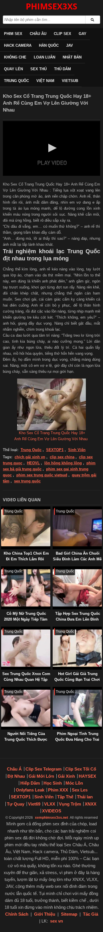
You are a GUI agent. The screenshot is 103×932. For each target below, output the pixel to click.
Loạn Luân (44, 57)
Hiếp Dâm (30, 783)
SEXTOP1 (55, 450)
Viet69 (34, 804)
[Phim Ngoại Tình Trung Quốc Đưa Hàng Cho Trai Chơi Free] (54, 689)
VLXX (49, 804)
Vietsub (70, 81)
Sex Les (80, 789)
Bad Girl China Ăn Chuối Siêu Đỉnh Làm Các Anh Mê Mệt (77, 559)
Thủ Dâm (62, 69)
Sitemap (69, 914)
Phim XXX (58, 789)
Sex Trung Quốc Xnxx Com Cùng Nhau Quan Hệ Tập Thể (26, 679)
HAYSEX (87, 776)
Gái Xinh (66, 776)
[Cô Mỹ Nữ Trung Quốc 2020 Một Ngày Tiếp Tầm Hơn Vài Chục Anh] (2, 569)
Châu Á (14, 769)
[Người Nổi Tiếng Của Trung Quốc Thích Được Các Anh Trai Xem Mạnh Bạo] (2, 689)
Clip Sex (62, 34)
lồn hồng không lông (63, 463)
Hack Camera (17, 45)
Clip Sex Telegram (43, 769)
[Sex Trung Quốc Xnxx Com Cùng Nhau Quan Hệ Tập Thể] (2, 629)
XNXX (90, 804)
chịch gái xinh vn (30, 457)
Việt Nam (45, 81)
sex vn (56, 921)
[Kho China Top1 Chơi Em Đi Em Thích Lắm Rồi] (2, 509)
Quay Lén (13, 69)
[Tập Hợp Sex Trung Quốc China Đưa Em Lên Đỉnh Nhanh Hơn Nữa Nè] (54, 569)
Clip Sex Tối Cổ (80, 769)
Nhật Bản (72, 57)
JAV (69, 45)
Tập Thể (65, 796)
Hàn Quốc (49, 45)
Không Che (15, 57)
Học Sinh (52, 783)
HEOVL (33, 463)
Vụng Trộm (70, 804)
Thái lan (85, 796)
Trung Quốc (16, 81)
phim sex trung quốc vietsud (41, 475)
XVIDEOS (51, 810)
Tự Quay (15, 804)
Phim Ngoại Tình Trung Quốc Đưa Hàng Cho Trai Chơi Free (77, 739)
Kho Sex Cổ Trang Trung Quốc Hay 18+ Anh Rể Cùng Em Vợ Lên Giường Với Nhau (51, 436)
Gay (82, 34)
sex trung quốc (27, 481)
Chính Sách (16, 914)
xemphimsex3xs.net (51, 818)
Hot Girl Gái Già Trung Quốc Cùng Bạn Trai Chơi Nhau (77, 679)
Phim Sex (13, 34)
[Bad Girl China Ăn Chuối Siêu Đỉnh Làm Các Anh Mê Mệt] (54, 509)
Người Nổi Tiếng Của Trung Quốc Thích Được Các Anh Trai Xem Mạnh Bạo (25, 742)
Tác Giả (90, 914)
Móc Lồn (74, 783)
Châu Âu (38, 34)
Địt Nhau (16, 776)
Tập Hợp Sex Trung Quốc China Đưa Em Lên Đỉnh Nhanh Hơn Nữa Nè (77, 619)
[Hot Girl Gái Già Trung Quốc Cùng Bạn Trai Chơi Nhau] (54, 629)
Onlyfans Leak (30, 789)
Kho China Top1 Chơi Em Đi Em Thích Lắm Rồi (26, 556)
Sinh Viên (77, 450)
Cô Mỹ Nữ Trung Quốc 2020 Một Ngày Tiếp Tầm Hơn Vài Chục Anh (25, 619)
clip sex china (62, 457)
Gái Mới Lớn (41, 776)
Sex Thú (38, 69)
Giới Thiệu (44, 914)
